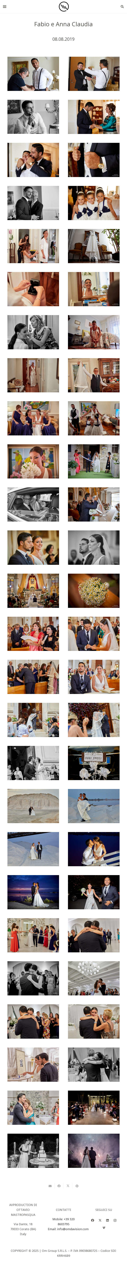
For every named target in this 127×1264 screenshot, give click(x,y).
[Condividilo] (59, 1186)
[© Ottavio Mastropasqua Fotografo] (33, 74)
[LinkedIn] (107, 1220)
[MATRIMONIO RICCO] (33, 1065)
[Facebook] (92, 1220)
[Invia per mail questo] (50, 1186)
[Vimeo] (103, 1227)
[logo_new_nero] (64, 7)
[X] (100, 1220)
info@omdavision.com (73, 1229)
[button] (5, 6)
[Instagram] (115, 1220)
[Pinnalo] (76, 1186)
